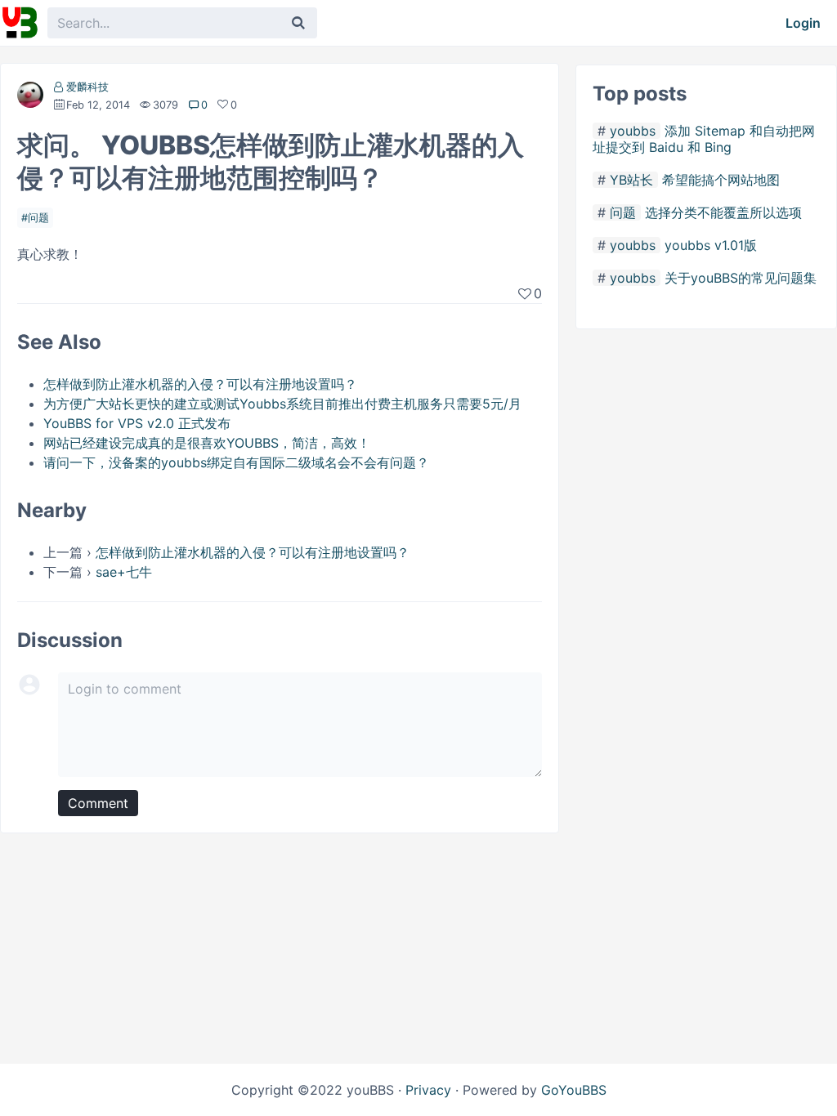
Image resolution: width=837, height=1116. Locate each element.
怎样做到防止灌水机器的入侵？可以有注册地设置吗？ (200, 384)
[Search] (298, 22)
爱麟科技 (87, 87)
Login (803, 23)
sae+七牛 (124, 572)
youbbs (633, 131)
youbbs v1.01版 (711, 245)
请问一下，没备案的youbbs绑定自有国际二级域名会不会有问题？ (236, 462)
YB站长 (631, 180)
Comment (98, 803)
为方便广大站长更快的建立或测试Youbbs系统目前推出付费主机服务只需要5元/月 (282, 403)
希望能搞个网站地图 (721, 180)
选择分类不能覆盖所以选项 (723, 212)
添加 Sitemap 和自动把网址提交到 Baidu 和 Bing (704, 139)
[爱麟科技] (30, 98)
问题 (38, 218)
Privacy (428, 1090)
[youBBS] (19, 22)
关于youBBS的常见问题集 (741, 278)
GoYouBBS (573, 1090)
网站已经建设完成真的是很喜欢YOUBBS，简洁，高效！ (206, 443)
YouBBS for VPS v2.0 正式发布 (137, 423)
